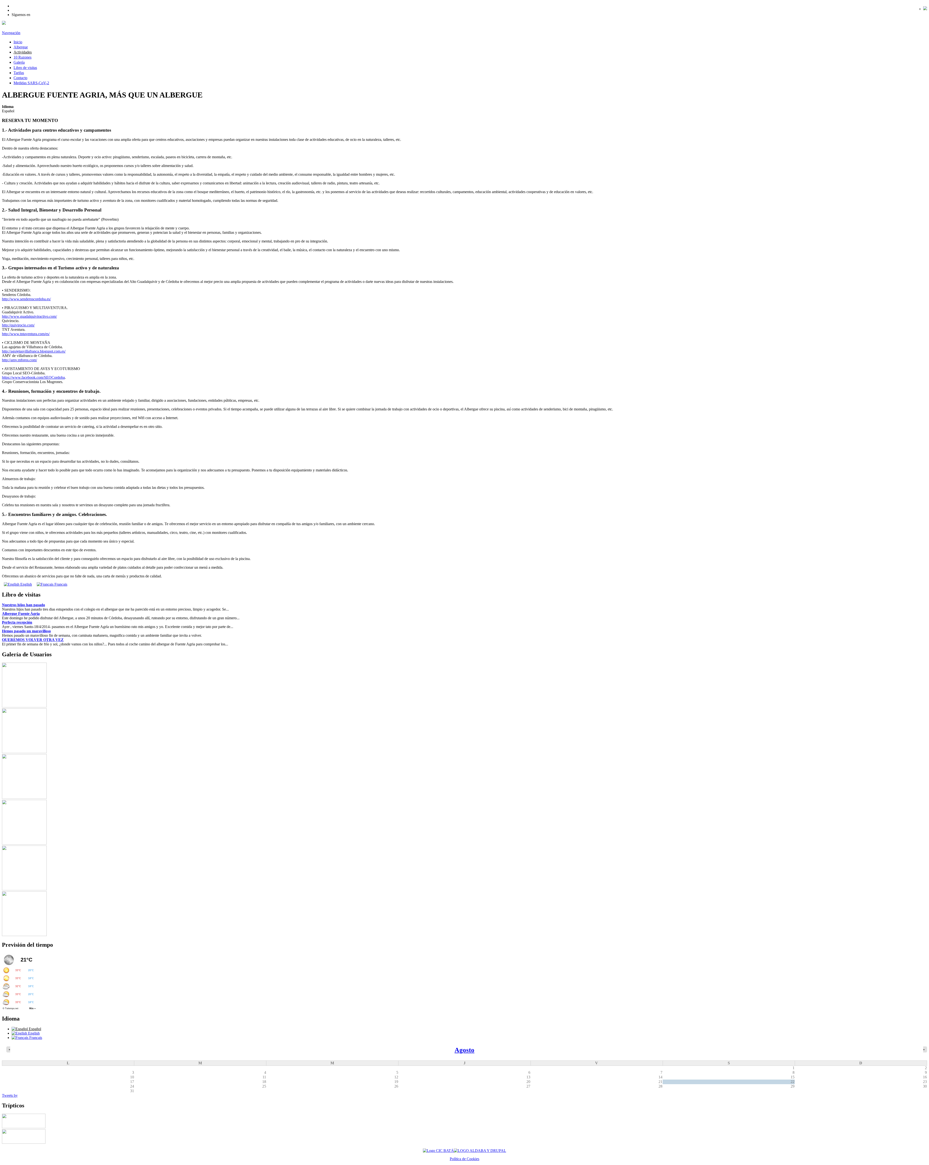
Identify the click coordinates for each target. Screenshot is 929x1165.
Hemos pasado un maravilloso (26, 631)
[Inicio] (4, 23)
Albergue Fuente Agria (21, 614)
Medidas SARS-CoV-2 (31, 83)
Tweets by (10, 1095)
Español (34, 1029)
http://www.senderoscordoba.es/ (26, 299)
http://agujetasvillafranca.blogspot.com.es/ (34, 351)
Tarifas (19, 73)
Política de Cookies (464, 1159)
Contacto (20, 78)
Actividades (23, 52)
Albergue (21, 47)
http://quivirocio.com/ (18, 325)
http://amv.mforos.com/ (19, 360)
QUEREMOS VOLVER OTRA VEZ (33, 640)
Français (60, 584)
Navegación (11, 33)
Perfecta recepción (17, 622)
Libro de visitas (25, 68)
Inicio (18, 42)
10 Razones (22, 57)
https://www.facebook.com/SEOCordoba (33, 377)
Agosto (464, 1050)
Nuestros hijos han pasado (23, 605)
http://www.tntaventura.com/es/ (26, 334)
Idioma (8, 107)
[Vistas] (24, 706)
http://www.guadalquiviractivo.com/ (29, 316)
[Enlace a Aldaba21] (480, 1151)
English (25, 584)
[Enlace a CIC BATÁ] (438, 1151)
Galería (19, 62)
